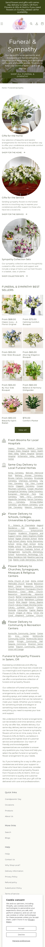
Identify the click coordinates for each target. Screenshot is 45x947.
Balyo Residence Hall (17, 557)
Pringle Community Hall (30, 641)
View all (22, 430)
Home (4, 88)
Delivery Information (14, 871)
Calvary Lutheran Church (21, 607)
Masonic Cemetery (34, 507)
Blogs (7, 838)
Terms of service (12, 894)
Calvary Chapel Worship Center (29, 605)
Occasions (9, 805)
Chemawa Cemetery (28, 481)
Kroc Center (22, 636)
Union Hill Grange (16, 649)
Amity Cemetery (16, 473)
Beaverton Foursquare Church (29, 589)
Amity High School (26, 544)
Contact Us (10, 859)
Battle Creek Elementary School (28, 560)
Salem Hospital (27, 453)
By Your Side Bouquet (8, 389)
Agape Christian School (26, 538)
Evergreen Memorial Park (22, 494)
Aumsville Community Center (22, 633)
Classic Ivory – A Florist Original (9, 323)
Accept (21, 928)
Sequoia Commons (17, 644)
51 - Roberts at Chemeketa (21, 525)
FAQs (7, 854)
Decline (21, 934)
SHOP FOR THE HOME (12, 152)
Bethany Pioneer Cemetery (29, 475)
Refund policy (11, 882)
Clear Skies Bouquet (11, 355)
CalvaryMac (22, 610)
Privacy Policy (11, 877)
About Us (9, 816)
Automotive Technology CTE (29, 554)
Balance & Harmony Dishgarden (32, 389)
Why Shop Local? (12, 865)
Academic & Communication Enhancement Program (25, 530)
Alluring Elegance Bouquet (31, 356)
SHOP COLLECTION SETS (13, 276)
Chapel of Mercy (24, 613)
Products (9, 811)
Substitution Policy (13, 888)
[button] (31, 24)
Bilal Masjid (21, 602)
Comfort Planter (30, 421)
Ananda (29, 584)
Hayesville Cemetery (17, 499)
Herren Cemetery (35, 499)
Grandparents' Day (13, 799)
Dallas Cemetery (35, 491)
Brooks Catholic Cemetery (20, 478)
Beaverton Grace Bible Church (25, 591)
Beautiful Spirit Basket (9, 422)
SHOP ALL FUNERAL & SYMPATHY (22, 75)
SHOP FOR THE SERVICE (13, 214)
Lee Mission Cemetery (28, 504)
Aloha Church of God (18, 581)
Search (8, 832)
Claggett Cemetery (25, 486)
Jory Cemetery (16, 502)
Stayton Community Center (29, 647)
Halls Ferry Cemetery (31, 497)
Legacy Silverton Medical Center (25, 448)
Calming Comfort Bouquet (31, 323)
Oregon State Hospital (18, 451)
